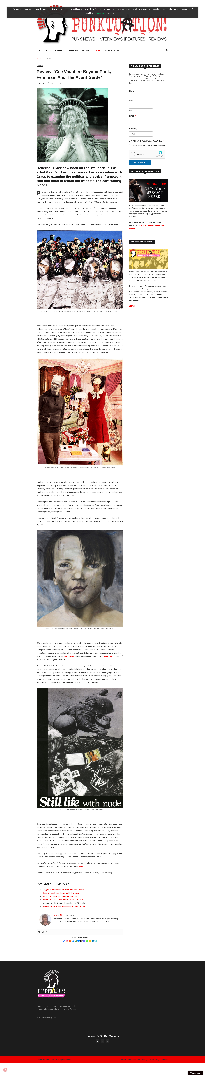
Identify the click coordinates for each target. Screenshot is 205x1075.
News (48, 50)
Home (40, 50)
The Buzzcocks (108, 656)
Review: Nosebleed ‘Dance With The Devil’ (61, 893)
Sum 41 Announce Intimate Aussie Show (60, 896)
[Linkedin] (93, 941)
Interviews (73, 50)
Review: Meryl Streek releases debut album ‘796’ (64, 906)
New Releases (60, 50)
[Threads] (81, 941)
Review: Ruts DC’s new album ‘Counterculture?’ (63, 899)
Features (85, 50)
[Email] (76, 941)
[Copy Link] (90, 941)
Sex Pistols (69, 656)
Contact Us (164, 1060)
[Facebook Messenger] (73, 941)
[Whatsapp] (87, 941)
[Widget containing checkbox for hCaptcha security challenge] (147, 154)
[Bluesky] (78, 941)
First (131, 101)
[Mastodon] (84, 941)
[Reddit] (70, 941)
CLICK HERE (133, 306)
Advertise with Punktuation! (130, 1060)
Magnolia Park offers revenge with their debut (63, 889)
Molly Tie (42, 83)
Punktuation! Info (111, 50)
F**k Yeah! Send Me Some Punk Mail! (149, 145)
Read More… (113, 13)
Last (131, 110)
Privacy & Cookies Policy (150, 1060)
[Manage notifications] (5, 1070)
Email (132, 116)
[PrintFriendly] (95, 941)
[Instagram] (67, 941)
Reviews (96, 50)
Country (133, 128)
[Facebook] (64, 941)
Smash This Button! (140, 162)
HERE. (81, 866)
